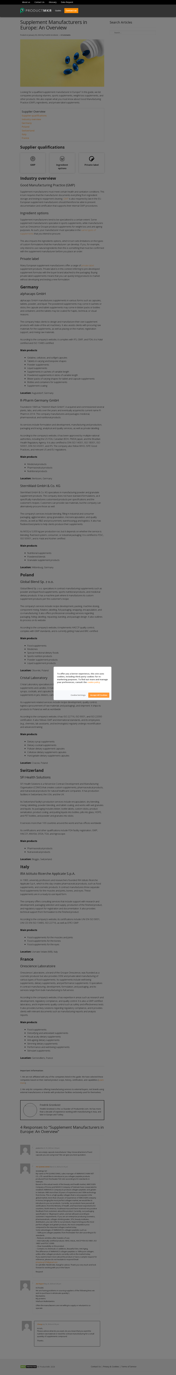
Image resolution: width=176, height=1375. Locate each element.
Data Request (67, 2)
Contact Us (39, 2)
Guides (58, 10)
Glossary (53, 2)
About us (26, 2)
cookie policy (93, 682)
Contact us (71, 10)
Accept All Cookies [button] (98, 695)
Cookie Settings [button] (78, 695)
